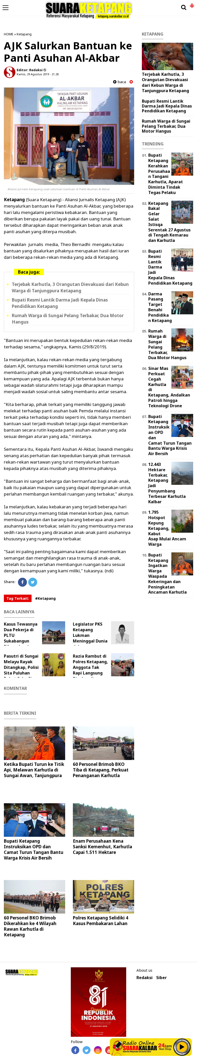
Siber (161, 977)
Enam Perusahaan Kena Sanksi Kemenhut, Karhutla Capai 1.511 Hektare (102, 846)
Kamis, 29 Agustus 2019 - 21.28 (37, 74)
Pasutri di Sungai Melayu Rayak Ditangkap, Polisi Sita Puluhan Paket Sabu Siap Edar (21, 670)
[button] (191, 3)
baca (121, 82)
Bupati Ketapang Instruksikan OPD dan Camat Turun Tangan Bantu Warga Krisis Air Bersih (33, 849)
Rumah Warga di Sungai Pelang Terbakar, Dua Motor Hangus (166, 126)
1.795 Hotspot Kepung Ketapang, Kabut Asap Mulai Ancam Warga (167, 528)
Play (182, 1047)
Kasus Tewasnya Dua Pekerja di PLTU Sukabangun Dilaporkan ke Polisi (20, 638)
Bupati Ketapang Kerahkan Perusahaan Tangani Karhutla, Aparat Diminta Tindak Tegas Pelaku (165, 173)
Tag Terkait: (17, 598)
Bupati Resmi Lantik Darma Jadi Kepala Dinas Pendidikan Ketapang (167, 106)
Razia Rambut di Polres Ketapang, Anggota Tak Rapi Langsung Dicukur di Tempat (90, 670)
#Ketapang (45, 598)
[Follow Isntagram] (97, 1050)
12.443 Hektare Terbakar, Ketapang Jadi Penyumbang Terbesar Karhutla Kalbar (167, 483)
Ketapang (24, 34)
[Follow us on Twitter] (86, 1050)
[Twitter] (32, 582)
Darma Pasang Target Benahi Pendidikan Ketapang (160, 307)
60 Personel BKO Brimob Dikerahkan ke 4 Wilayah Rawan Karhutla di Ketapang (30, 926)
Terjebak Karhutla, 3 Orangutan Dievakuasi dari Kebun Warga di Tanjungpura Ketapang (70, 287)
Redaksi (144, 977)
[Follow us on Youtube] (109, 1050)
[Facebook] (22, 582)
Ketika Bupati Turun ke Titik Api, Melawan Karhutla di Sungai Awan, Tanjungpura (34, 769)
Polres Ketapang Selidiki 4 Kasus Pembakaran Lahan (100, 920)
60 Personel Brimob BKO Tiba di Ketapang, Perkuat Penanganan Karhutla (101, 769)
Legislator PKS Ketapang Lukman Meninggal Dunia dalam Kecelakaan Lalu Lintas (97, 638)
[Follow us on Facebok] (75, 1050)
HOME (8, 34)
